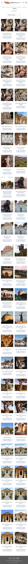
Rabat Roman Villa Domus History (7, 459)
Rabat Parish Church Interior (7, 350)
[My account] (23, 2)
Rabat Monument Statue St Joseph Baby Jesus (21, 259)
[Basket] (26, 2)
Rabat (24, 7)
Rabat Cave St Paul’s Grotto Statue (21, 148)
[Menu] (2, 2)
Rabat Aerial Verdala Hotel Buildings (20, 104)
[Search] (21, 2)
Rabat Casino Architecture (7, 126)
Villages (18, 7)
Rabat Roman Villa (7, 437)
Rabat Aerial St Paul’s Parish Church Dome (7, 34)
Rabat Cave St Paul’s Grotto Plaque (7, 148)
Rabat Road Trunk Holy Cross (21, 372)
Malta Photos (11, 7)
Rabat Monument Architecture (20, 215)
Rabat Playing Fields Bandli (20, 349)
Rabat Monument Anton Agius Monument (21, 192)
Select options (7, 37)
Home (3, 7)
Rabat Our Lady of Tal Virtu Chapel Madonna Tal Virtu (21, 304)
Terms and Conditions (14, 562)
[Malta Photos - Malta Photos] (12, 2)
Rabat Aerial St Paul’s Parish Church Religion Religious (20, 35)
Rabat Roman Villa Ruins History (7, 547)
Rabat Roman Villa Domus (21, 437)
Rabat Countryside (21, 169)
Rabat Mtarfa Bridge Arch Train (7, 281)
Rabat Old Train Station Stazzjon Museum (21, 281)
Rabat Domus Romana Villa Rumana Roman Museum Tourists (7, 192)
